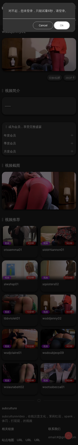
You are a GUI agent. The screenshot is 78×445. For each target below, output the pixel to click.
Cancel (43, 25)
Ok (62, 25)
